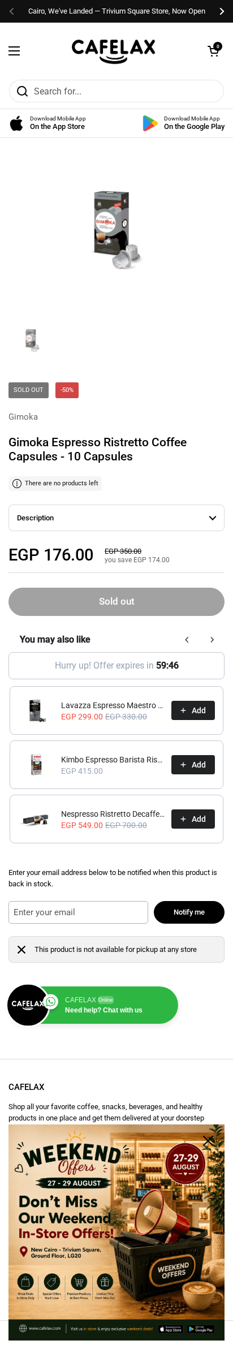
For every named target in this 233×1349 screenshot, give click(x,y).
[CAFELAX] (113, 51)
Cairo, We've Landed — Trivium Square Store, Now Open (116, 11)
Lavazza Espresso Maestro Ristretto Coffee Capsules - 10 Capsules (113, 705)
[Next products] (212, 640)
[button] (213, 51)
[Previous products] (187, 640)
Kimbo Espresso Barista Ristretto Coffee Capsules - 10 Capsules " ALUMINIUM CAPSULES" (113, 759)
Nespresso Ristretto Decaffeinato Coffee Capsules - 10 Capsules (113, 813)
